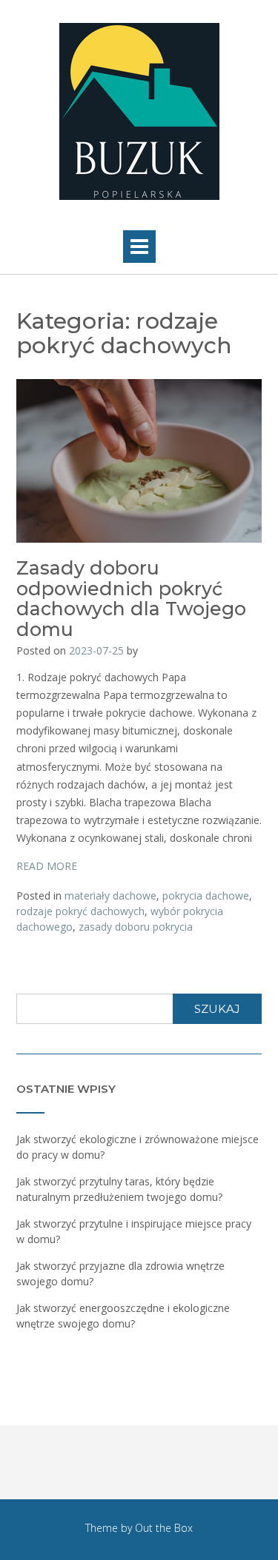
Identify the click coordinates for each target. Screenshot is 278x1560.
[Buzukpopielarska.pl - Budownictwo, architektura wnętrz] (139, 111)
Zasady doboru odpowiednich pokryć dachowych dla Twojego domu (131, 598)
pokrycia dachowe (205, 895)
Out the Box (164, 1528)
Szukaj (217, 1009)
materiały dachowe (110, 895)
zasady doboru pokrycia (136, 927)
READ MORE (46, 866)
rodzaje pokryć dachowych (80, 911)
